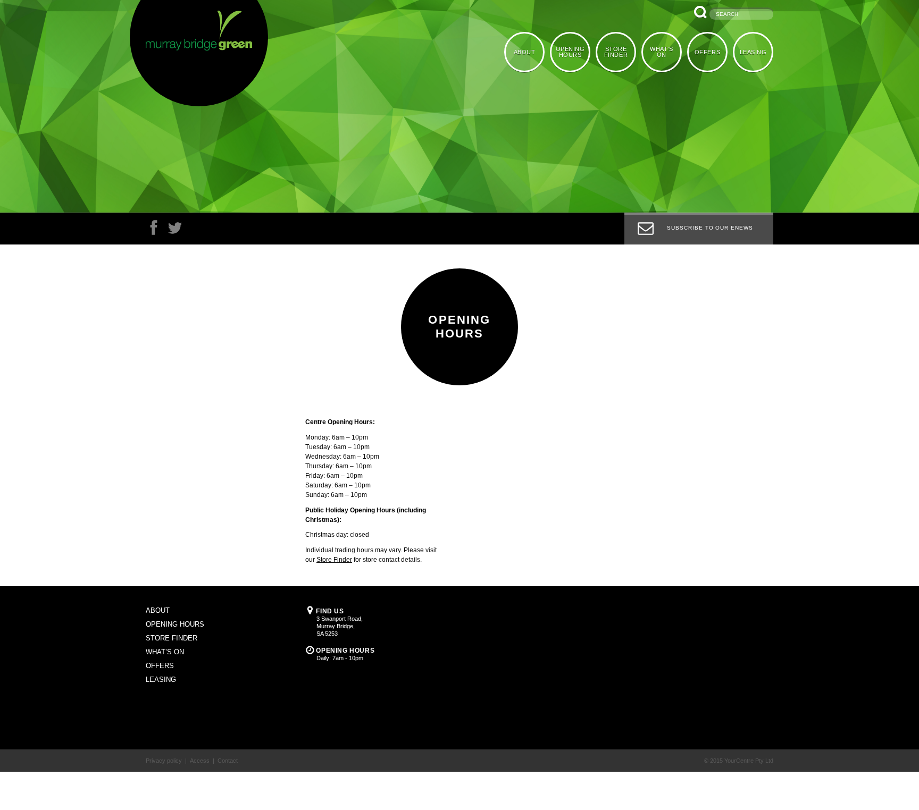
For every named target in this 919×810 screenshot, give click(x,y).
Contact (228, 760)
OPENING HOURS (575, 51)
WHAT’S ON (664, 51)
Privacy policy (164, 760)
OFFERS (709, 51)
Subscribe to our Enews (710, 228)
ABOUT (530, 51)
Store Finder (334, 559)
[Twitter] (175, 230)
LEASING (753, 51)
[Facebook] (154, 230)
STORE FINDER (619, 51)
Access (200, 760)
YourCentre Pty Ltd (748, 760)
